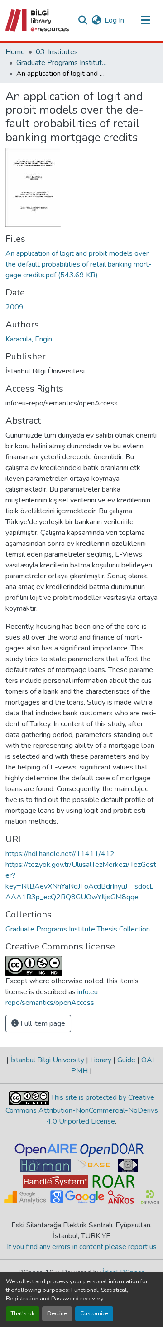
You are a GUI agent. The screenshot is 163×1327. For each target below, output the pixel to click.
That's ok (22, 1313)
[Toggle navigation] (145, 20)
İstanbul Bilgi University (47, 1060)
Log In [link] (114, 20)
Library (100, 1060)
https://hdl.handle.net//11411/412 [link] (60, 854)
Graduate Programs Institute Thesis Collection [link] (61, 63)
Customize (94, 1313)
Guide (126, 1060)
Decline (57, 1313)
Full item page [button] (42, 1023)
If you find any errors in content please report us (82, 1247)
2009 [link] (14, 307)
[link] (81, 264)
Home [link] (15, 52)
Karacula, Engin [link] (28, 339)
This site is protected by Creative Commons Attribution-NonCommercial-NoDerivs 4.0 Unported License (81, 1109)
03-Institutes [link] (57, 52)
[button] (37, 20)
